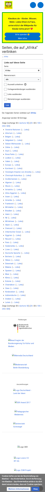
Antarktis (9, 189)
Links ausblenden (15, 94)
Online (7, 147)
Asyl (7, 151)
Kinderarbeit (10, 292)
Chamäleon (10, 285)
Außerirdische (11, 295)
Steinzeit (9, 228)
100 (38, 123)
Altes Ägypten (11, 193)
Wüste (8, 186)
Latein (7, 302)
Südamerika (10, 246)
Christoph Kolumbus (13, 175)
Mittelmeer (9, 221)
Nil (6, 218)
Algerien (8, 182)
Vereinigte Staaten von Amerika (18, 172)
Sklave (7, 260)
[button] (25, 84)
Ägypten (8, 235)
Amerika (8, 200)
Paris (7, 242)
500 (8, 126)
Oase (7, 288)
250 (3, 126)
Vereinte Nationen (12, 130)
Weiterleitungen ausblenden (19, 99)
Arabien (8, 299)
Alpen (7, 225)
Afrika (6, 57)
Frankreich (9, 204)
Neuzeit (8, 239)
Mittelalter (9, 207)
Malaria (8, 267)
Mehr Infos (22, 38)
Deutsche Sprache (12, 253)
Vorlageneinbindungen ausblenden (22, 89)
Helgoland (9, 140)
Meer (7, 274)
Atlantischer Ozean (13, 232)
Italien (7, 161)
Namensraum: (10, 75)
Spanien (8, 270)
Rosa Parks (10, 154)
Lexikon (8, 158)
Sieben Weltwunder (13, 144)
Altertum (9, 133)
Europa (8, 165)
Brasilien (8, 211)
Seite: (6, 66)
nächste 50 (23, 123)
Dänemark (9, 263)
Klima (7, 278)
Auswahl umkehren (15, 84)
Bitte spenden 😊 (22, 34)
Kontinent (9, 168)
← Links (25, 130)
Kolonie (8, 281)
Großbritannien (11, 179)
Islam (7, 214)
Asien (7, 196)
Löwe (7, 249)
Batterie (8, 256)
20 (31, 123)
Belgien (8, 137)
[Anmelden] (33, 5)
